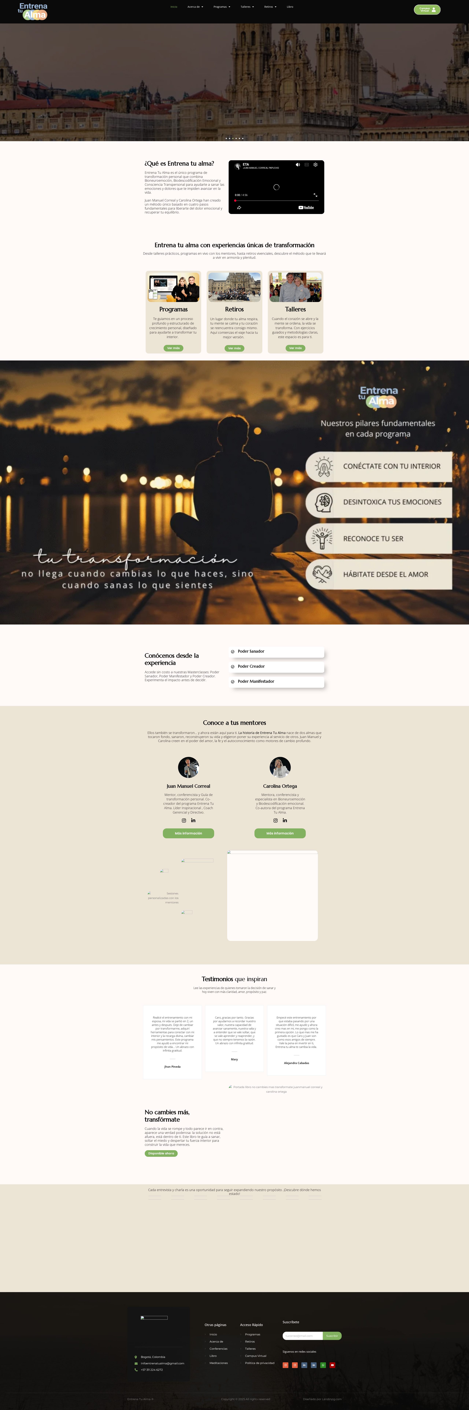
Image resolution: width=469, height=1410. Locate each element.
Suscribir (332, 1336)
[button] (226, 138)
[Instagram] (184, 820)
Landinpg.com (332, 1399)
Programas (220, 6)
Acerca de (194, 6)
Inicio (174, 6)
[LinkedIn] (193, 820)
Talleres (245, 6)
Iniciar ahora (246, 691)
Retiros (268, 6)
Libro (290, 6)
